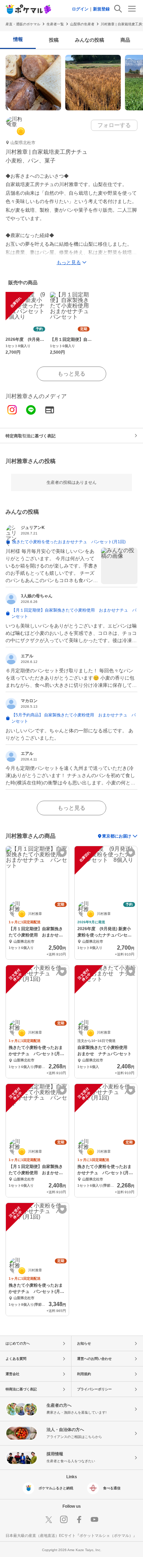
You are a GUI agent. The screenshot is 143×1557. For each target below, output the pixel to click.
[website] (49, 410)
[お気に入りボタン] (62, 852)
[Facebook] (79, 1519)
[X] (48, 1519)
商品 (125, 40)
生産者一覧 (55, 24)
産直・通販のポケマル (23, 24)
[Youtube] (94, 1519)
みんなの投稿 (89, 40)
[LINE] (30, 410)
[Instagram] (12, 410)
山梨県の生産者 (82, 24)
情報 (18, 39)
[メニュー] (131, 8)
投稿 (54, 40)
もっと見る (71, 374)
